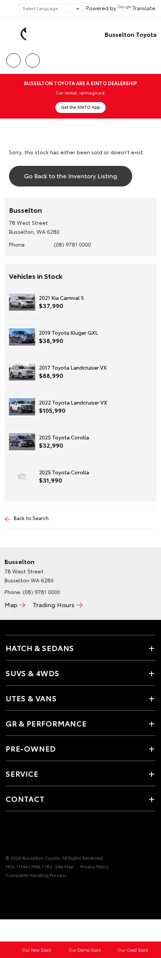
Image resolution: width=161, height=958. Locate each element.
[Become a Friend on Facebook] (10, 834)
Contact (25, 798)
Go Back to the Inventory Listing (70, 175)
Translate (144, 8)
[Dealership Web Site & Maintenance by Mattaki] (20, 890)
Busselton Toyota (131, 34)
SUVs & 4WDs (33, 673)
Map (10, 604)
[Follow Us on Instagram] (23, 834)
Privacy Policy (94, 866)
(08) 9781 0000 (72, 244)
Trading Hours (54, 604)
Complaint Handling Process (36, 875)
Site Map (64, 866)
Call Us (13, 58)
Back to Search (31, 517)
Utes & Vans (31, 698)
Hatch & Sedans (40, 647)
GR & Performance (46, 723)
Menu (151, 58)
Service (22, 773)
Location (32, 58)
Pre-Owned (31, 748)
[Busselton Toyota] (16, 34)
